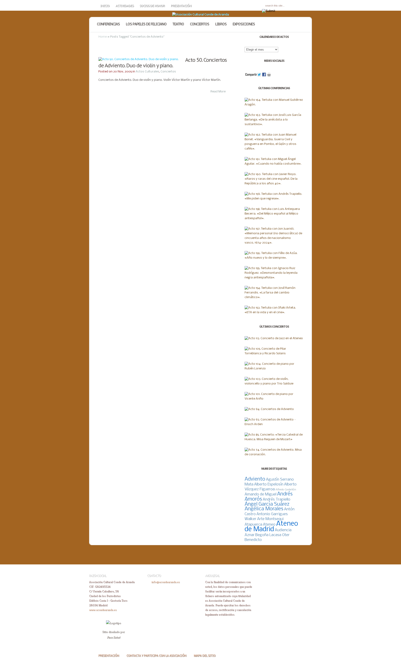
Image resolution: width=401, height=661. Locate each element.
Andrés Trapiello (276, 499)
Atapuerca (253, 525)
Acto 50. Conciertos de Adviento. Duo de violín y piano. (162, 62)
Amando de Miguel (260, 494)
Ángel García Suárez (267, 504)
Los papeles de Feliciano (146, 24)
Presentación (181, 6)
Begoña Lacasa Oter (272, 535)
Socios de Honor (152, 6)
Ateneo (269, 525)
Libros (221, 24)
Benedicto (253, 540)
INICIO (105, 6)
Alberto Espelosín (268, 484)
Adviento (255, 479)
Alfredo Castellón (285, 489)
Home (102, 36)
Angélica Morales (264, 509)
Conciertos (199, 24)
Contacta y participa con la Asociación (156, 655)
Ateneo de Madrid (271, 526)
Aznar (250, 535)
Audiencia (283, 530)
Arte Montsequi (270, 519)
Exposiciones (244, 24)
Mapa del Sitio (205, 655)
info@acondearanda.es (166, 582)
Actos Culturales (147, 71)
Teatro (178, 24)
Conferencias (108, 24)
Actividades (125, 6)
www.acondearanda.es (103, 610)
